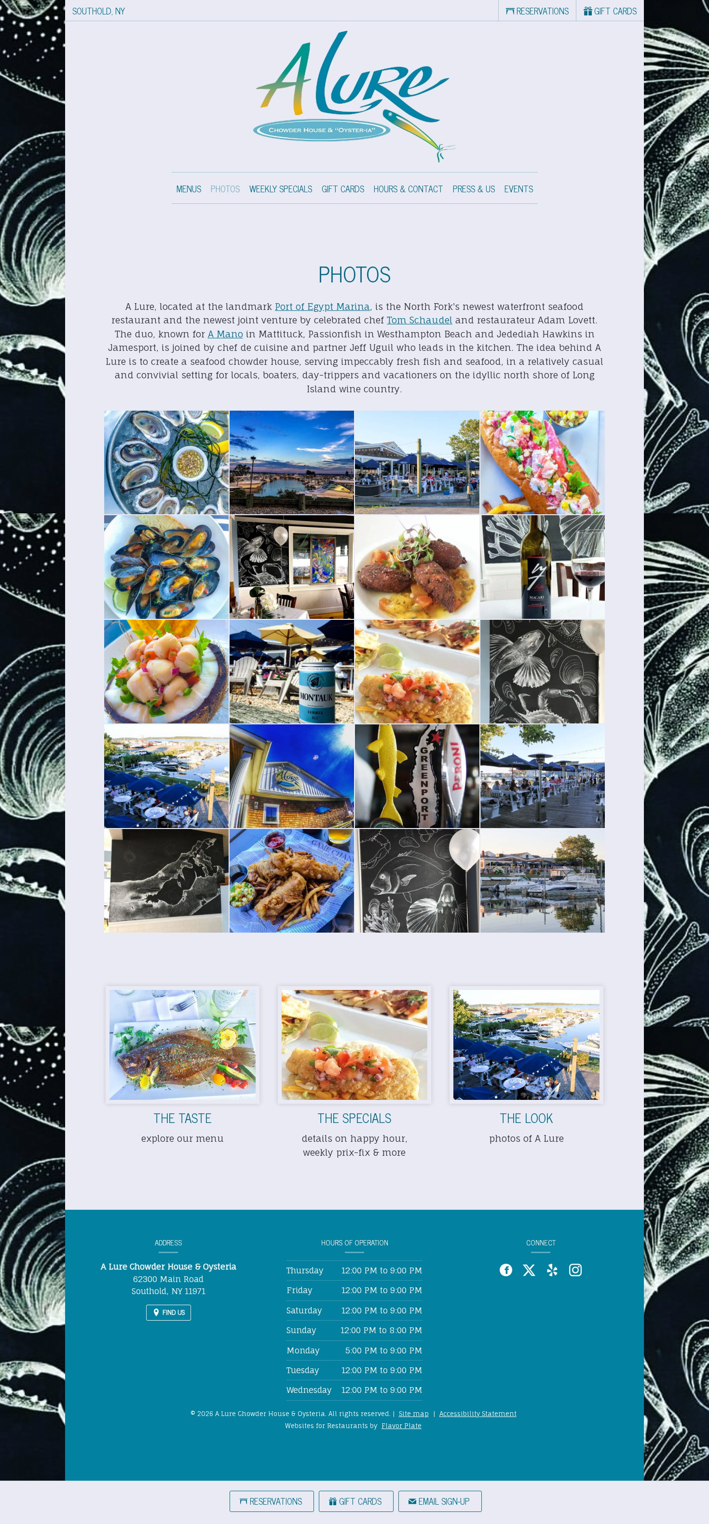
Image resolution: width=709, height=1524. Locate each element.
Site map (414, 1413)
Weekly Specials (280, 188)
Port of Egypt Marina (322, 306)
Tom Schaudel (419, 320)
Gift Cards (343, 188)
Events (518, 188)
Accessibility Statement (478, 1413)
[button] (166, 462)
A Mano (225, 334)
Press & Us (474, 188)
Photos (225, 188)
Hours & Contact (408, 188)
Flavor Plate (402, 1426)
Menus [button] (189, 188)
